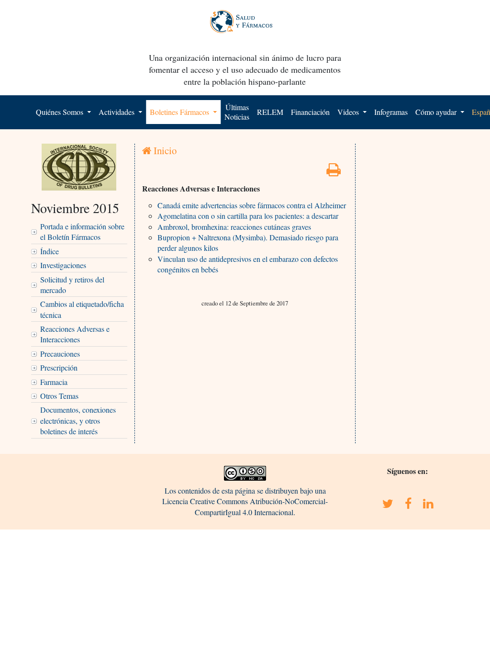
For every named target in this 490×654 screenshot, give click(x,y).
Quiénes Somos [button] (60, 112)
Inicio (164, 150)
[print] (333, 172)
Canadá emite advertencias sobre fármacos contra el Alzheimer (251, 205)
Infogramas (391, 112)
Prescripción (59, 367)
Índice (49, 251)
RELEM (270, 112)
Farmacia (53, 382)
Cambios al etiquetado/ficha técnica (82, 309)
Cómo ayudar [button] (436, 112)
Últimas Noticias (236, 112)
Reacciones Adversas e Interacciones (75, 334)
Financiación (310, 112)
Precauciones (60, 354)
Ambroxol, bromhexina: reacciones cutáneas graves (234, 227)
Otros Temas (59, 396)
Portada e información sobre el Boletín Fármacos (82, 231)
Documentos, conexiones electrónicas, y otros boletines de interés (78, 420)
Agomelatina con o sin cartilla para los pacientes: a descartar (247, 216)
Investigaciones (63, 265)
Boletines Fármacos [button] (180, 112)
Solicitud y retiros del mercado (72, 284)
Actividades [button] (117, 112)
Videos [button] (349, 112)
